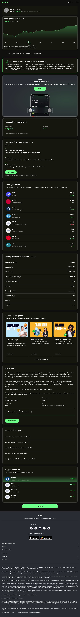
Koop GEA (40, 88)
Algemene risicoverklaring (7, 598)
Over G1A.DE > (17, 53)
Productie (11, 412)
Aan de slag (12, 420)
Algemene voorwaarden (17, 591)
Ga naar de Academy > (41, 359)
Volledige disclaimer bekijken (28, 591)
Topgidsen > (37, 53)
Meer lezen (10, 354)
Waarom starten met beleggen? (64, 339)
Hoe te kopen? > (27, 53)
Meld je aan (71, 2)
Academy (34, 175)
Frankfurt (25, 412)
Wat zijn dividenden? (37, 339)
